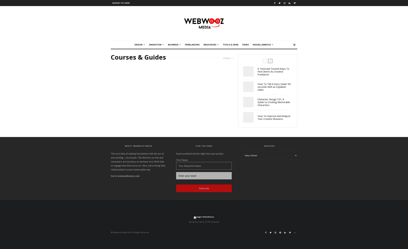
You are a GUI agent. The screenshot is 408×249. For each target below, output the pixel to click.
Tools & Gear (230, 44)
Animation (155, 44)
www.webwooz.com (128, 175)
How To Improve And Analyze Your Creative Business (274, 117)
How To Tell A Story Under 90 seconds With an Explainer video (274, 87)
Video (245, 44)
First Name (182, 160)
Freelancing (192, 44)
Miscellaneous (262, 44)
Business (173, 44)
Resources (210, 44)
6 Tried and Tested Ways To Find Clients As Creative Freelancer (273, 71)
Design (138, 44)
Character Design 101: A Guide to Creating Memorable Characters (274, 102)
